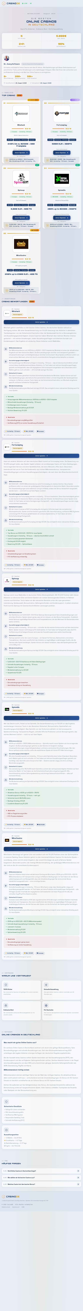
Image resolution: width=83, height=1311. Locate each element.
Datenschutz (6, 1207)
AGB (23, 1207)
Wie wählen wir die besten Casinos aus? (19, 1177)
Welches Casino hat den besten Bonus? (19, 1184)
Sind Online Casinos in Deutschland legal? (20, 1171)
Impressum (15, 1207)
